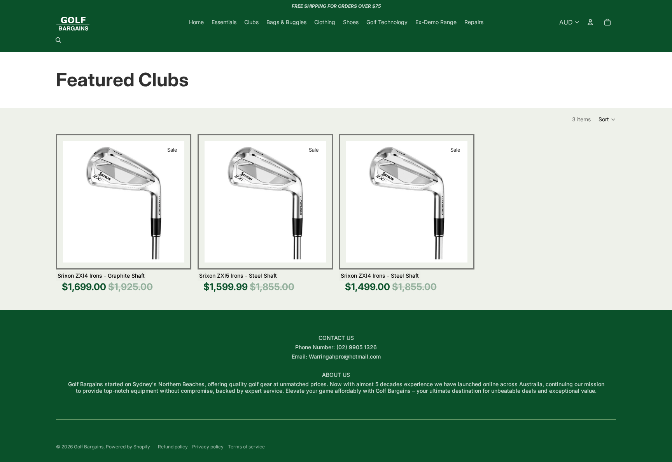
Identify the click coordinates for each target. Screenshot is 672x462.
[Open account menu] (590, 22)
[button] (607, 119)
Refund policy (173, 447)
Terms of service (246, 447)
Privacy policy (208, 447)
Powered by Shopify (128, 447)
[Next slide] (172, 201)
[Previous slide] (74, 201)
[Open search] (58, 40)
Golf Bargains (88, 447)
